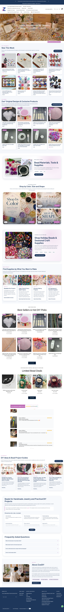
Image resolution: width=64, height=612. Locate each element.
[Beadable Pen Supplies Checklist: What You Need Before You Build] (8, 469)
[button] (31, 448)
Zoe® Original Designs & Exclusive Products (15, 6)
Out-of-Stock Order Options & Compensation (31, 600)
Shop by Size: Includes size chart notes (14, 8)
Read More (32, 529)
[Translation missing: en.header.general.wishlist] (59, 9)
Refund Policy (58, 596)
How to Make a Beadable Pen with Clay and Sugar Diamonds (55, 479)
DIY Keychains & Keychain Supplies (32, 10)
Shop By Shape (30, 8)
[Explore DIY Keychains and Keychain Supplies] (54, 280)
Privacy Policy (58, 593)
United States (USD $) (48, 9)
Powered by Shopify (22, 608)
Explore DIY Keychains (51, 298)
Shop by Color (24, 8)
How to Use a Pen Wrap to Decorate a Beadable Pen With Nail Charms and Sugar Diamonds (24, 479)
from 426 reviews (33, 406)
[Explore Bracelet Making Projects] (39, 280)
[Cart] (61, 9)
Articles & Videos (29, 598)
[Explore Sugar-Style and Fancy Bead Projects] (24, 280)
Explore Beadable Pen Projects (8, 297)
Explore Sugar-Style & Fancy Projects (24, 298)
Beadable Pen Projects (11, 10)
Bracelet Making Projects (20, 10)
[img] (28, 406)
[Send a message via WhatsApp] (62, 606)
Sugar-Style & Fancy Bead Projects (24, 289)
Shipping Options (29, 593)
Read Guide (3, 487)
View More (32, 397)
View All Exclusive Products (57, 104)
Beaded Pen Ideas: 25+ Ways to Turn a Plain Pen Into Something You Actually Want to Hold (39, 479)
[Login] (57, 9)
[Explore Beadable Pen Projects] (10, 280)
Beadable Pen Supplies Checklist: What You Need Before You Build (7, 479)
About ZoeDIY (21, 593)
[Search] (54, 9)
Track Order (28, 596)
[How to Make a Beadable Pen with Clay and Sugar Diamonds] (55, 469)
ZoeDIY (28, 507)
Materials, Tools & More (27, 6)
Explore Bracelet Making (37, 298)
